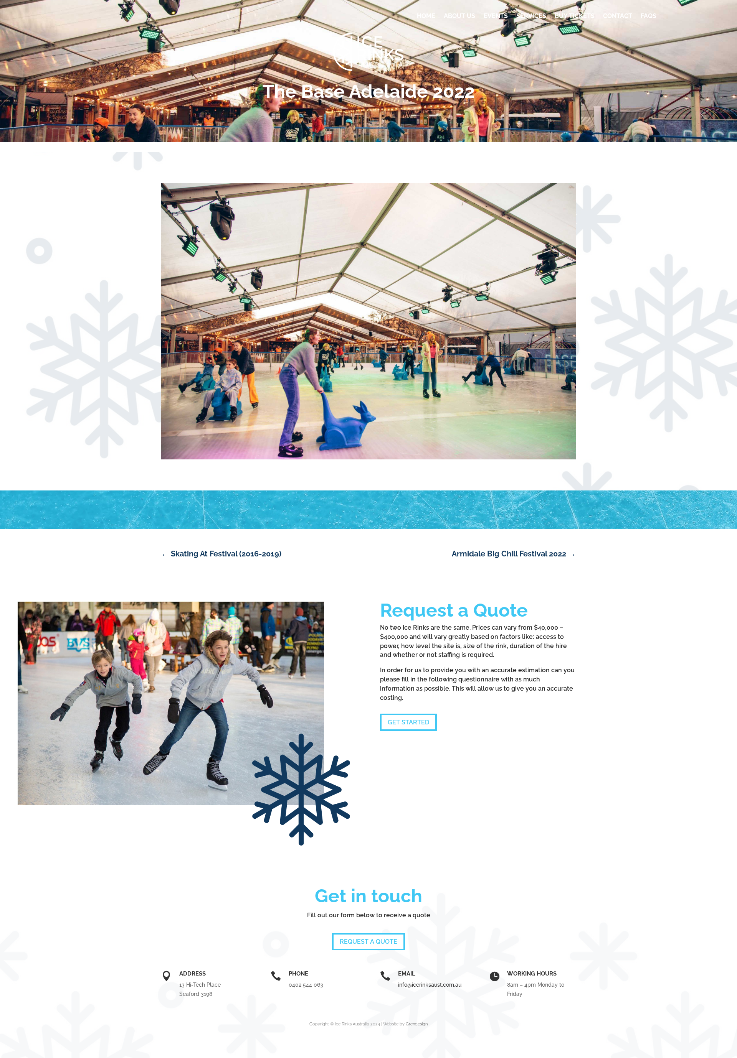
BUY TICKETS (575, 16)
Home (426, 16)
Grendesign (417, 1024)
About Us (459, 16)
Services (531, 16)
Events (496, 16)
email (406, 973)
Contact (617, 16)
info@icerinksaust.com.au (429, 985)
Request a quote (368, 941)
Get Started (408, 722)
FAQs (648, 16)
